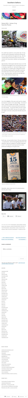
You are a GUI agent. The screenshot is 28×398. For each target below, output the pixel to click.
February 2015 (4, 331)
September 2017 (5, 298)
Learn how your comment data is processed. (13, 263)
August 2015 (4, 326)
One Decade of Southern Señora (8, 381)
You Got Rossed (5, 359)
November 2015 (5, 321)
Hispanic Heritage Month (15, 226)
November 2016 (5, 307)
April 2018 (3, 287)
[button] (11, 206)
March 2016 (4, 317)
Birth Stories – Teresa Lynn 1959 (8, 384)
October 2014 (4, 335)
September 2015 (5, 324)
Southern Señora (14, 3)
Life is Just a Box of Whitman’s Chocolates (10, 386)
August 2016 (4, 312)
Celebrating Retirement (6, 383)
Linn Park (22, 226)
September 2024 (5, 271)
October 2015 (4, 323)
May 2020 (3, 277)
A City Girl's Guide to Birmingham (8, 367)
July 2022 (3, 272)
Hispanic (8, 226)
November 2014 (5, 334)
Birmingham (13, 224)
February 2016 (4, 318)
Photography (14, 229)
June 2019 (3, 280)
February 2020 (4, 279)
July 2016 (3, 313)
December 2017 (5, 293)
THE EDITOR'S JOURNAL (6, 354)
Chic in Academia (5, 372)
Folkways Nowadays (6, 357)
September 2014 (5, 337)
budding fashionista (6, 365)
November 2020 (5, 276)
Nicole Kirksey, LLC (5, 351)
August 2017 (4, 299)
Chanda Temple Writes (6, 370)
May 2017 (3, 304)
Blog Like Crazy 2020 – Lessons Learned (9, 387)
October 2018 (4, 285)
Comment (22, 258)
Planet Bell (4, 353)
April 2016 (3, 315)
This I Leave (4, 362)
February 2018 (4, 290)
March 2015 (4, 329)
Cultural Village (19, 224)
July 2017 (3, 301)
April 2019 (3, 282)
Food (5, 226)
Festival (24, 224)
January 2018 (4, 291)
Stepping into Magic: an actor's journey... (9, 373)
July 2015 (3, 328)
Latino (6, 229)
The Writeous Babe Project (7, 368)
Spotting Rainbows (5, 361)
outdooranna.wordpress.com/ (7, 349)
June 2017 (3, 302)
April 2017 (3, 305)
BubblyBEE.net (4, 356)
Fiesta (3, 226)
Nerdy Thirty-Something (6, 364)
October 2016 (4, 309)
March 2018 (4, 288)
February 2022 (4, 274)
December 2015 (5, 320)
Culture (17, 227)
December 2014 (5, 332)
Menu (14, 10)
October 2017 (4, 296)
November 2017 (5, 294)
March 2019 (4, 283)
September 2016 (5, 310)
